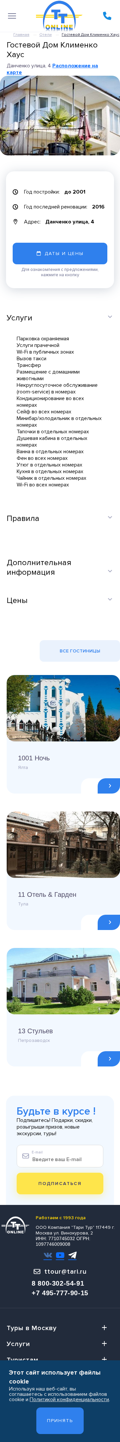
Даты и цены (64, 253)
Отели (45, 34)
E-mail (37, 1152)
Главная (21, 34)
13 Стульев (35, 1031)
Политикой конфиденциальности (69, 1399)
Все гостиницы (80, 651)
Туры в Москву (32, 1328)
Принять (60, 1420)
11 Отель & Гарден (47, 894)
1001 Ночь (34, 758)
